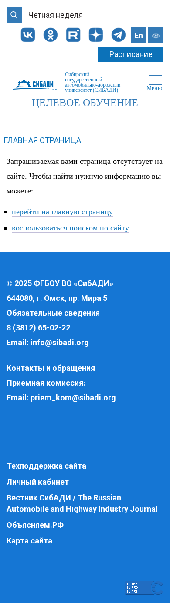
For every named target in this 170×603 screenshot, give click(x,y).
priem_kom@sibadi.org (73, 397)
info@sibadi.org (60, 342)
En (138, 35)
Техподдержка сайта (46, 465)
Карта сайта (29, 540)
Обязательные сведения (53, 312)
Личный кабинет (38, 481)
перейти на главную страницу (62, 211)
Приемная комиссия (45, 382)
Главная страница (42, 140)
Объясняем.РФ (35, 525)
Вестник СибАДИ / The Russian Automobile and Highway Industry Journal (82, 503)
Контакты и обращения (51, 368)
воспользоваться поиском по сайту (70, 227)
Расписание (131, 54)
